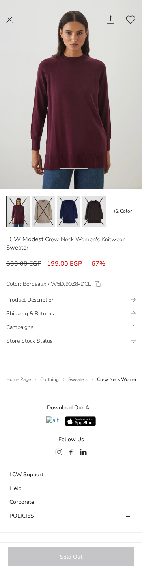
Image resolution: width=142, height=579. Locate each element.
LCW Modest (24, 239)
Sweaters (78, 379)
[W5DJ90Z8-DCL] (97, 284)
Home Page (18, 379)
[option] (18, 211)
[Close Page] (9, 20)
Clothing (49, 379)
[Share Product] (110, 20)
